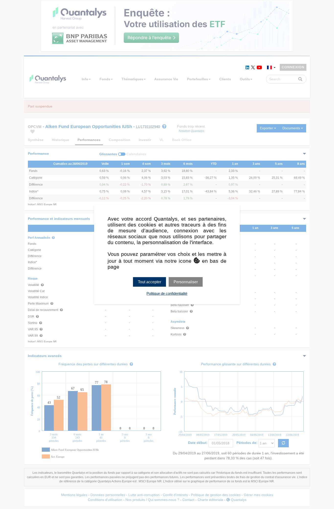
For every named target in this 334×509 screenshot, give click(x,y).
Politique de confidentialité (166, 293)
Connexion (293, 67)
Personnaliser (186, 282)
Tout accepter (149, 282)
